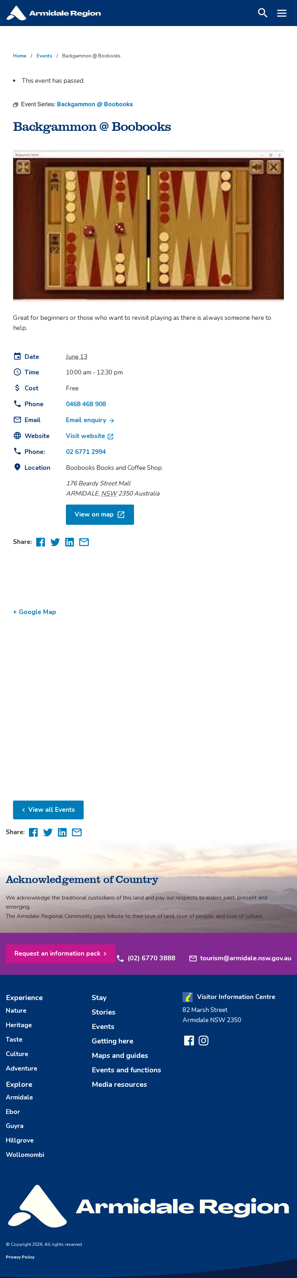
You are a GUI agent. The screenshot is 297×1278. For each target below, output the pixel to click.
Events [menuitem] (103, 1027)
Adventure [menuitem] (21, 1068)
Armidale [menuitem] (19, 1097)
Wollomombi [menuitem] (25, 1154)
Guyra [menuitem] (15, 1126)
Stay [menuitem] (99, 998)
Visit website (86, 436)
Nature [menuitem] (16, 1010)
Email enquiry (87, 420)
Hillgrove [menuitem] (20, 1140)
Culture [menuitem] (17, 1054)
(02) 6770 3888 (151, 958)
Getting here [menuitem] (112, 1041)
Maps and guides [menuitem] (120, 1055)
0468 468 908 (86, 404)
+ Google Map (34, 612)
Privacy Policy (20, 1257)
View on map (94, 514)
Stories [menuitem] (104, 1012)
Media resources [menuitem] (119, 1084)
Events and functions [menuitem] (126, 1070)
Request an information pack (57, 953)
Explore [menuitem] (19, 1084)
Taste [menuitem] (14, 1039)
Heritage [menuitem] (19, 1025)
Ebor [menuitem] (13, 1111)
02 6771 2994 (86, 451)
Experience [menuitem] (24, 998)
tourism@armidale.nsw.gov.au (245, 958)
